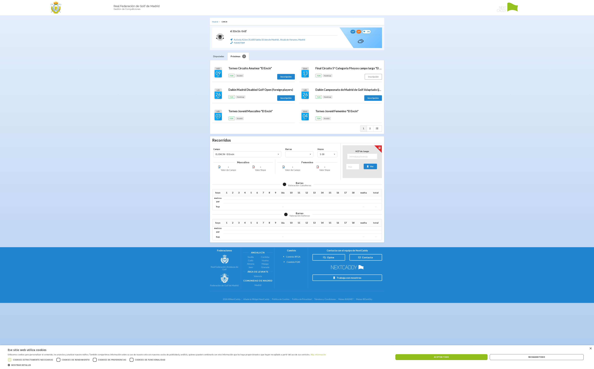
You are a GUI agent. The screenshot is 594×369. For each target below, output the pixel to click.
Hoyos (321, 149)
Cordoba (265, 257)
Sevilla (251, 257)
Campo (216, 149)
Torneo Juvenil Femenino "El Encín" (336, 111)
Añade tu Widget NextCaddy (256, 299)
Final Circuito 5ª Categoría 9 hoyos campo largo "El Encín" (348, 68)
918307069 (239, 42)
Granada (265, 267)
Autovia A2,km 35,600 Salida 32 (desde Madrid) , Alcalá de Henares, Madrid (269, 39)
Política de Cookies (280, 299)
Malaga (265, 263)
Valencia (258, 276)
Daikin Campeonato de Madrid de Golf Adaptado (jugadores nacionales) (348, 89)
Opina (330, 257)
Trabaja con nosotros (349, 277)
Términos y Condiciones (325, 299)
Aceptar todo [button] (441, 357)
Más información (318, 354)
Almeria (250, 263)
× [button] (590, 348)
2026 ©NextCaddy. (232, 299)
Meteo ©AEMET (346, 299)
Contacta (367, 257)
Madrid (215, 22)
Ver (372, 166)
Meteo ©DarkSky (364, 299)
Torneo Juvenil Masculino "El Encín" (250, 111)
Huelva (265, 260)
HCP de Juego (362, 151)
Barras (288, 149)
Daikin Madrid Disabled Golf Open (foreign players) (260, 89)
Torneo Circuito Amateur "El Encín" (250, 68)
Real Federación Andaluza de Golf (224, 268)
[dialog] (297, 357)
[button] (167, 365)
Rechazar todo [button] (536, 357)
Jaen (250, 267)
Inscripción (373, 76)
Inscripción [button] (286, 76)
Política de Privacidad (302, 299)
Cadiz (250, 260)
